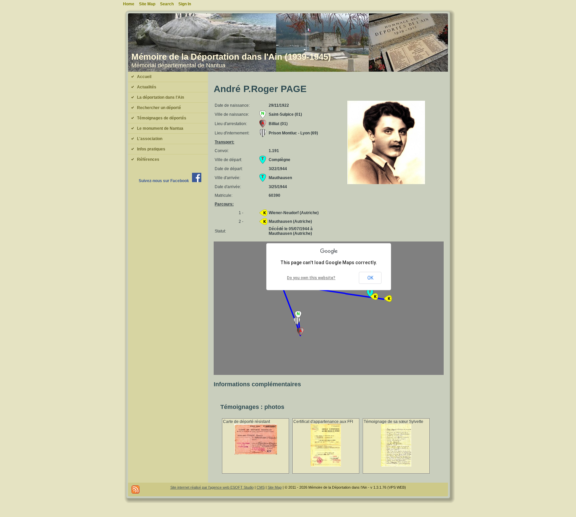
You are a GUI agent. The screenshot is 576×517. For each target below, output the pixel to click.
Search (167, 4)
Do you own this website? (311, 278)
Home (128, 4)
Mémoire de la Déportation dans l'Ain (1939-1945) (231, 57)
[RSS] (135, 489)
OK (370, 278)
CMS (261, 487)
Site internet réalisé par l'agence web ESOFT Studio (212, 487)
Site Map (275, 487)
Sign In (184, 4)
